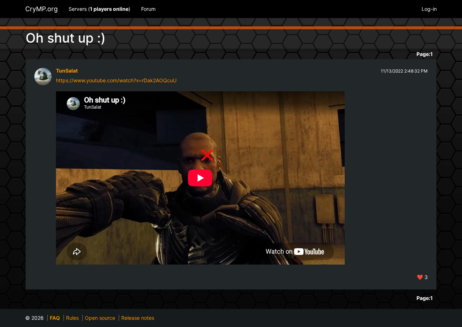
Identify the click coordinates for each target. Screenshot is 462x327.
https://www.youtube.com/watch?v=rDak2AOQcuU (116, 80)
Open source (100, 318)
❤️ (422, 277)
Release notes (137, 318)
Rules (72, 318)
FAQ (55, 318)
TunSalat (67, 70)
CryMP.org (41, 9)
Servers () (99, 9)
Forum (148, 9)
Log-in (429, 9)
